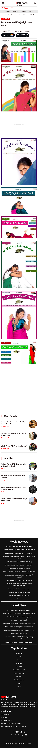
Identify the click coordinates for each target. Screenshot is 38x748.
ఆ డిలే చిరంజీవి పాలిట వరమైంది (19, 633)
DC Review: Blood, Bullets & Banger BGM (19, 568)
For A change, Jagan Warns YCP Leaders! (19, 610)
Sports (19, 683)
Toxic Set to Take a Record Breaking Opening (19, 617)
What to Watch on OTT (19, 670)
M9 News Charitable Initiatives (11, 723)
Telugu (19, 686)
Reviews (23, 11)
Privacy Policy (5, 714)
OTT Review (19, 663)
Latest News (19, 605)
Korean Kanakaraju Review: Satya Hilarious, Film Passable (19, 571)
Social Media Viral (19, 673)
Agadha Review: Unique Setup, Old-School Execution (19, 553)
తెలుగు (31, 11)
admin (5, 31)
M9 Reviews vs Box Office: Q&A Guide (13, 726)
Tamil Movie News (19, 680)
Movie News (11, 14)
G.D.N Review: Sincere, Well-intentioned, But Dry (19, 561)
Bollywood (19, 676)
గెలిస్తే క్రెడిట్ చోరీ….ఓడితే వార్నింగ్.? (19, 620)
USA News (19, 666)
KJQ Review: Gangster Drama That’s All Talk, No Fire (19, 565)
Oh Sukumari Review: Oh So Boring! (19, 595)
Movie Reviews (19, 541)
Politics (15, 11)
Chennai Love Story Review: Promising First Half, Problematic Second (19, 584)
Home (2, 14)
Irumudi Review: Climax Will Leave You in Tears (19, 546)
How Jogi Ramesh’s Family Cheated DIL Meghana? (19, 627)
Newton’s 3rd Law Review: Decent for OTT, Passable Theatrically (19, 576)
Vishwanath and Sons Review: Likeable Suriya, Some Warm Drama (19, 557)
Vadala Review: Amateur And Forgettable (19, 592)
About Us (4, 717)
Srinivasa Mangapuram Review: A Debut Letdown (19, 580)
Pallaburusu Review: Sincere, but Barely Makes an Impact (19, 549)
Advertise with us (6, 720)
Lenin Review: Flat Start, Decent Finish (19, 599)
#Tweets (13, 7)
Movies (7, 11)
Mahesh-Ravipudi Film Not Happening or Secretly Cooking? (19, 613)
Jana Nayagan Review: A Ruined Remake (19, 589)
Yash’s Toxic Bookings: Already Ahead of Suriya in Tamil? (19, 630)
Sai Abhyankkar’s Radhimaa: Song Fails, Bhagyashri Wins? (19, 623)
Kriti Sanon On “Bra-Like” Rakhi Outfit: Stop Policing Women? (19, 638)
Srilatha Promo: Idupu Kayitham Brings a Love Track (19, 642)
